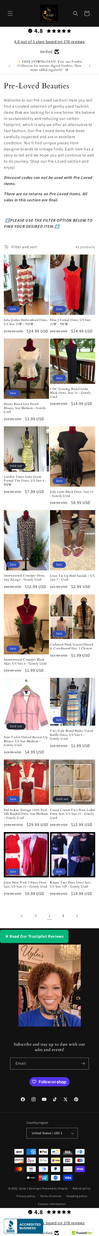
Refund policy (82, 1188)
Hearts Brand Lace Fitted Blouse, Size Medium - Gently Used (25, 408)
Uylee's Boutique (30, 1188)
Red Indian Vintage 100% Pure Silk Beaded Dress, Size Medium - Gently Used (26, 814)
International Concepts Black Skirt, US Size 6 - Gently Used (25, 662)
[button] (10, 13)
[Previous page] (22, 915)
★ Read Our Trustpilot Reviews (34, 936)
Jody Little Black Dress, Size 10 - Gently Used (71, 494)
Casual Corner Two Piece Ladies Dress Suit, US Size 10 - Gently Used (72, 814)
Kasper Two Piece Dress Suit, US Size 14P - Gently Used (70, 885)
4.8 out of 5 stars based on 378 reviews (49, 41)
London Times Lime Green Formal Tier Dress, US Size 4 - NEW (25, 481)
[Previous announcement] (9, 66)
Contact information (51, 1204)
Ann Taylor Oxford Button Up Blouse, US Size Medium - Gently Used (25, 741)
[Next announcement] (89, 66)
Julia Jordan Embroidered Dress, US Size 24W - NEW (26, 322)
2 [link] (49, 915)
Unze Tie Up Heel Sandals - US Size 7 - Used (72, 578)
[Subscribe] (83, 1064)
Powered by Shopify (55, 1188)
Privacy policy (25, 1196)
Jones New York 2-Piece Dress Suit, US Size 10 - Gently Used (25, 885)
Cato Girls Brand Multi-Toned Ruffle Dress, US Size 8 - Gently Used (71, 735)
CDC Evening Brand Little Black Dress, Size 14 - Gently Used (70, 393)
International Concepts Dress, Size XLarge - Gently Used (24, 578)
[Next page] (76, 915)
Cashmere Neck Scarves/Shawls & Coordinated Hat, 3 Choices (72, 647)
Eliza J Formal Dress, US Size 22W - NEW (70, 322)
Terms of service (50, 1196)
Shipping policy (76, 1196)
